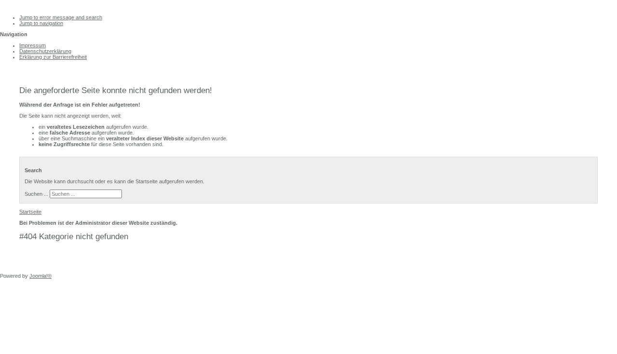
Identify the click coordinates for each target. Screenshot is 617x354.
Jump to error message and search (60, 17)
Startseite (30, 212)
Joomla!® (40, 276)
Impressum (32, 45)
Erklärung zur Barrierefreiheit (53, 57)
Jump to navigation (41, 23)
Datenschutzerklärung (45, 51)
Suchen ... (36, 194)
